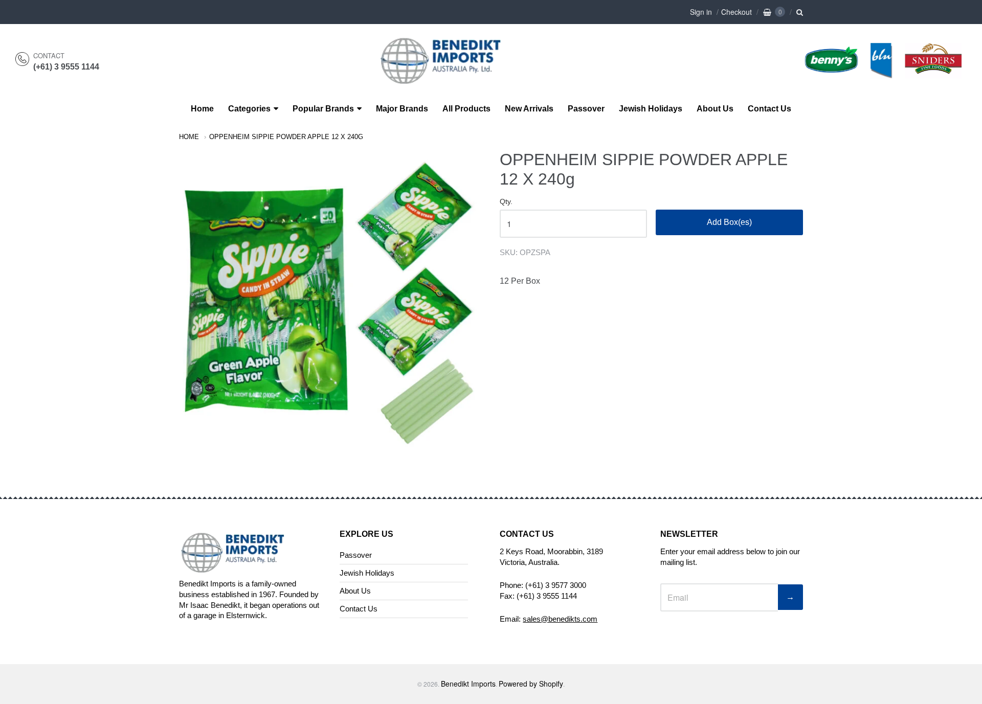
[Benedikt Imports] (449, 78)
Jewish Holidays (650, 108)
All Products (466, 108)
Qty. (506, 202)
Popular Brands (323, 108)
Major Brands (402, 108)
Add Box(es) (729, 222)
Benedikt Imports (468, 683)
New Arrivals (529, 108)
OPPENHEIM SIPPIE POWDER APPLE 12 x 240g (286, 137)
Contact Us (769, 108)
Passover (586, 108)
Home (202, 108)
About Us (715, 108)
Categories (249, 108)
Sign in (701, 12)
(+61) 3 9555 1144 (66, 66)
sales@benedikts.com (560, 619)
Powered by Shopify (531, 683)
